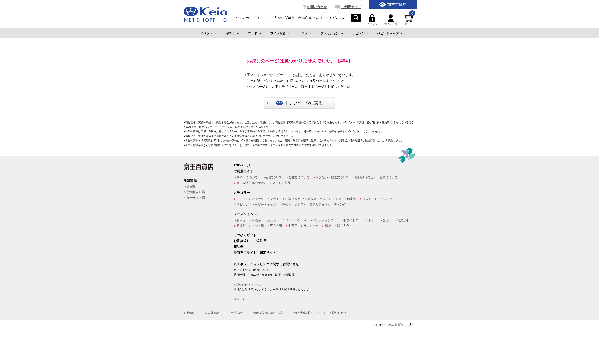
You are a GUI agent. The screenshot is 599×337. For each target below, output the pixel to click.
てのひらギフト (245, 235)
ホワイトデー (352, 220)
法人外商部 (212, 313)
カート (409, 19)
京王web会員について (251, 183)
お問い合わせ (317, 7)
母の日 (371, 220)
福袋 (328, 225)
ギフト (230, 33)
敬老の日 (404, 220)
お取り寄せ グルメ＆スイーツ (305, 199)
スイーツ (258, 199)
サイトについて (247, 177)
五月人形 (276, 225)
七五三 (292, 225)
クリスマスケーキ (294, 220)
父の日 (387, 220)
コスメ (303, 33)
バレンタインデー (325, 220)
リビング (358, 33)
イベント (207, 33)
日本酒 (351, 199)
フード (252, 33)
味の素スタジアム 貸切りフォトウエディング (314, 204)
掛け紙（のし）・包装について (376, 177)
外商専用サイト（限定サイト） (256, 252)
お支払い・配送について (332, 177)
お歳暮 (256, 220)
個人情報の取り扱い (306, 313)
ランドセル (311, 225)
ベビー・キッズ (265, 204)
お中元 (241, 220)
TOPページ (242, 165)
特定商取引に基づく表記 (268, 313)
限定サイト (241, 299)
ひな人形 (258, 225)
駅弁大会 (343, 225)
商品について (273, 177)
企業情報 (189, 313)
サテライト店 (196, 197)
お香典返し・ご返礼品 (250, 241)
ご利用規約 (236, 313)
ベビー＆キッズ (388, 33)
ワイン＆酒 (277, 33)
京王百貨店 (396, 324)
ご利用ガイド (351, 7)
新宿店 (191, 186)
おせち (271, 220)
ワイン (336, 199)
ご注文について (299, 177)
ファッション (330, 33)
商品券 (238, 247)
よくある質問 (281, 183)
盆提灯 (241, 225)
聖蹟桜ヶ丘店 (196, 192)
